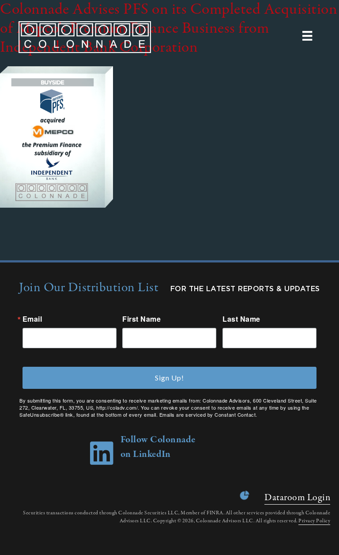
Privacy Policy (314, 521)
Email (32, 319)
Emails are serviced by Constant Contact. (208, 414)
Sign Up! (169, 377)
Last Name (241, 319)
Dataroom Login (297, 497)
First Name (141, 319)
